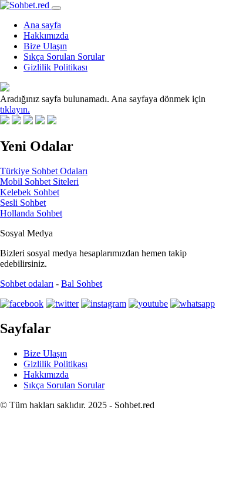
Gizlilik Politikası (55, 67)
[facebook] (21, 303)
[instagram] (103, 303)
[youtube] (148, 303)
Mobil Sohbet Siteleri (39, 182)
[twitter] (62, 303)
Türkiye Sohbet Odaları (43, 171)
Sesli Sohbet (23, 203)
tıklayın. (15, 109)
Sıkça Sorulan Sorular (64, 57)
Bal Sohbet (81, 284)
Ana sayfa (42, 25)
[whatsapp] (192, 303)
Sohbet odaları (26, 284)
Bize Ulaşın (45, 46)
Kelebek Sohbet (29, 192)
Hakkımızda (46, 35)
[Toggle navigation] (56, 8)
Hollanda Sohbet (31, 213)
